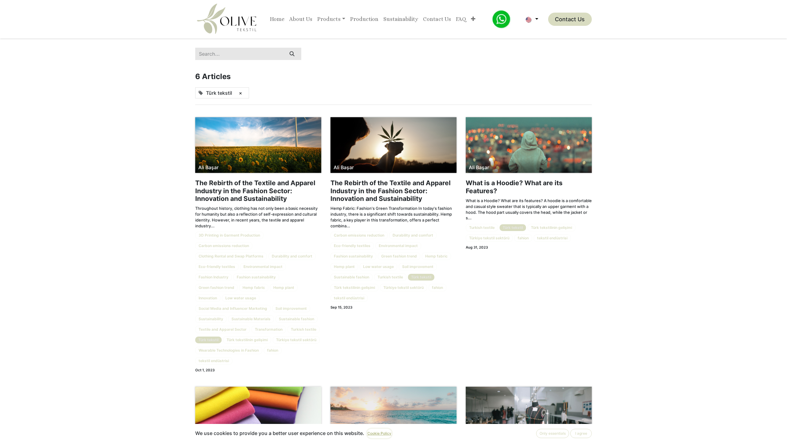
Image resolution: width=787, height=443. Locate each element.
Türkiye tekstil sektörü (296, 339)
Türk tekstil (208, 339)
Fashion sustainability (256, 277)
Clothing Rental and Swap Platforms (231, 256)
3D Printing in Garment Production (229, 235)
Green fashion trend (216, 287)
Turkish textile (303, 329)
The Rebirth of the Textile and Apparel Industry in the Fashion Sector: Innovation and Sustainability (255, 190)
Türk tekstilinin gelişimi (247, 339)
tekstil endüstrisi (214, 360)
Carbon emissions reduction (224, 245)
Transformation (269, 329)
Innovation (208, 298)
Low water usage (240, 298)
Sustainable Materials (251, 319)
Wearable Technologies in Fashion (229, 350)
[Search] (292, 54)
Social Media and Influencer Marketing (233, 308)
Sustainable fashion (296, 319)
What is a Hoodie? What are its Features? (514, 186)
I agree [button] (581, 433)
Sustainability (211, 319)
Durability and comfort (292, 256)
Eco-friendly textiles (217, 266)
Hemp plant (283, 287)
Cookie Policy (379, 433)
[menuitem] (277, 19)
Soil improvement (291, 308)
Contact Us (570, 19)
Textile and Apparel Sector (223, 329)
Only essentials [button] (553, 433)
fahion (272, 350)
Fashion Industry (213, 277)
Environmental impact (263, 266)
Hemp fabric (254, 287)
